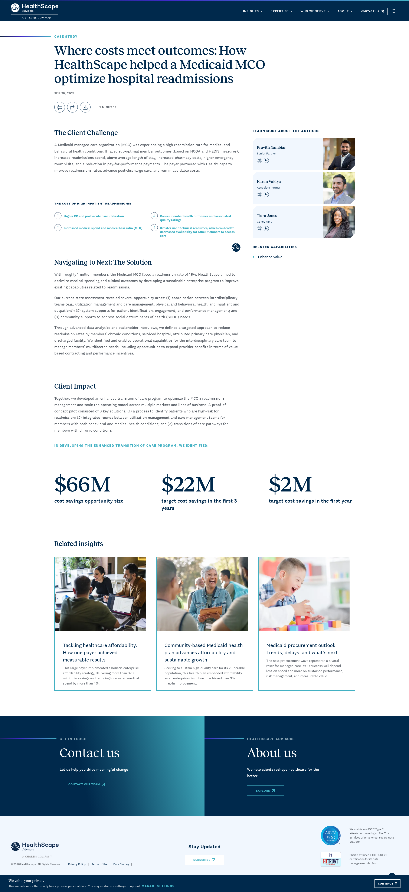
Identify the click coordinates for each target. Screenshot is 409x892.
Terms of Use (100, 864)
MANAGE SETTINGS (158, 886)
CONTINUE (385, 883)
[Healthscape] (333, 836)
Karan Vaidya (269, 181)
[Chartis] (35, 849)
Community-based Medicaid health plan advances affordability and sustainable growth (203, 652)
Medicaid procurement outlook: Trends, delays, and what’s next (302, 649)
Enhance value (270, 256)
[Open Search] (393, 11)
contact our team (84, 784)
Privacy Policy (77, 864)
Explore (263, 791)
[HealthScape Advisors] (34, 11)
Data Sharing (121, 864)
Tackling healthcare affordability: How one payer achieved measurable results (100, 652)
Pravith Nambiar (271, 147)
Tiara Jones (267, 215)
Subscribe (201, 860)
